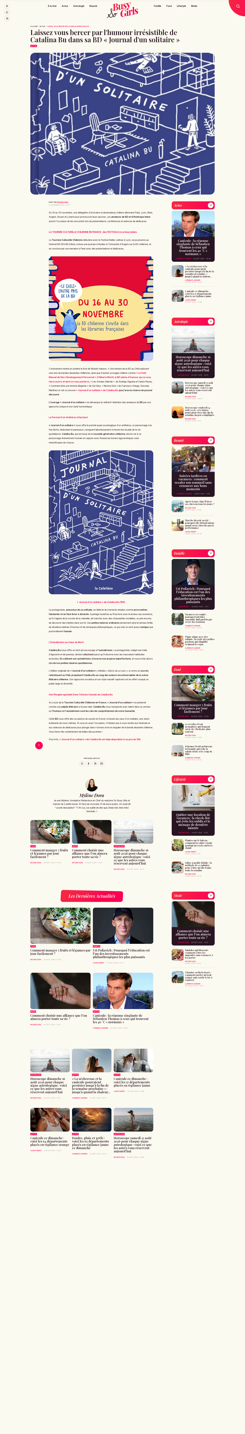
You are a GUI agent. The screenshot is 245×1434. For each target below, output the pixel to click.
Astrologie (78, 6)
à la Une (33, 26)
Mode (194, 6)
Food (169, 6)
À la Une (52, 6)
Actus (65, 6)
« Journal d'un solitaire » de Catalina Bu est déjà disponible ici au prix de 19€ (99, 739)
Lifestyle (181, 6)
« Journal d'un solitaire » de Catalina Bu (97, 390)
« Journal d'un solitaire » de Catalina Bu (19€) (101, 602)
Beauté (93, 6)
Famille (157, 6)
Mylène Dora (62, 202)
